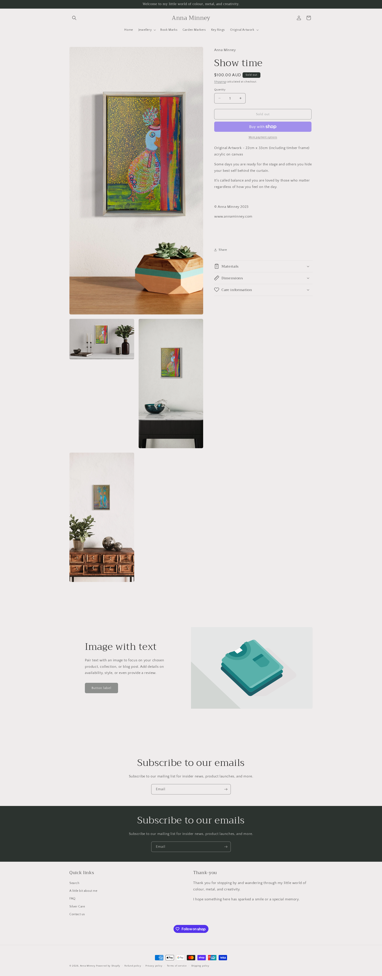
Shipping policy (200, 966)
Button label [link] (101, 688)
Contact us (77, 914)
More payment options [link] (263, 137)
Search (74, 883)
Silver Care (77, 906)
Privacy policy (153, 966)
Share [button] (223, 250)
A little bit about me (83, 891)
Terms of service (177, 966)
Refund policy (132, 966)
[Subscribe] (226, 789)
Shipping (220, 81)
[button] (74, 18)
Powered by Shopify (108, 966)
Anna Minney (88, 966)
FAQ (72, 898)
